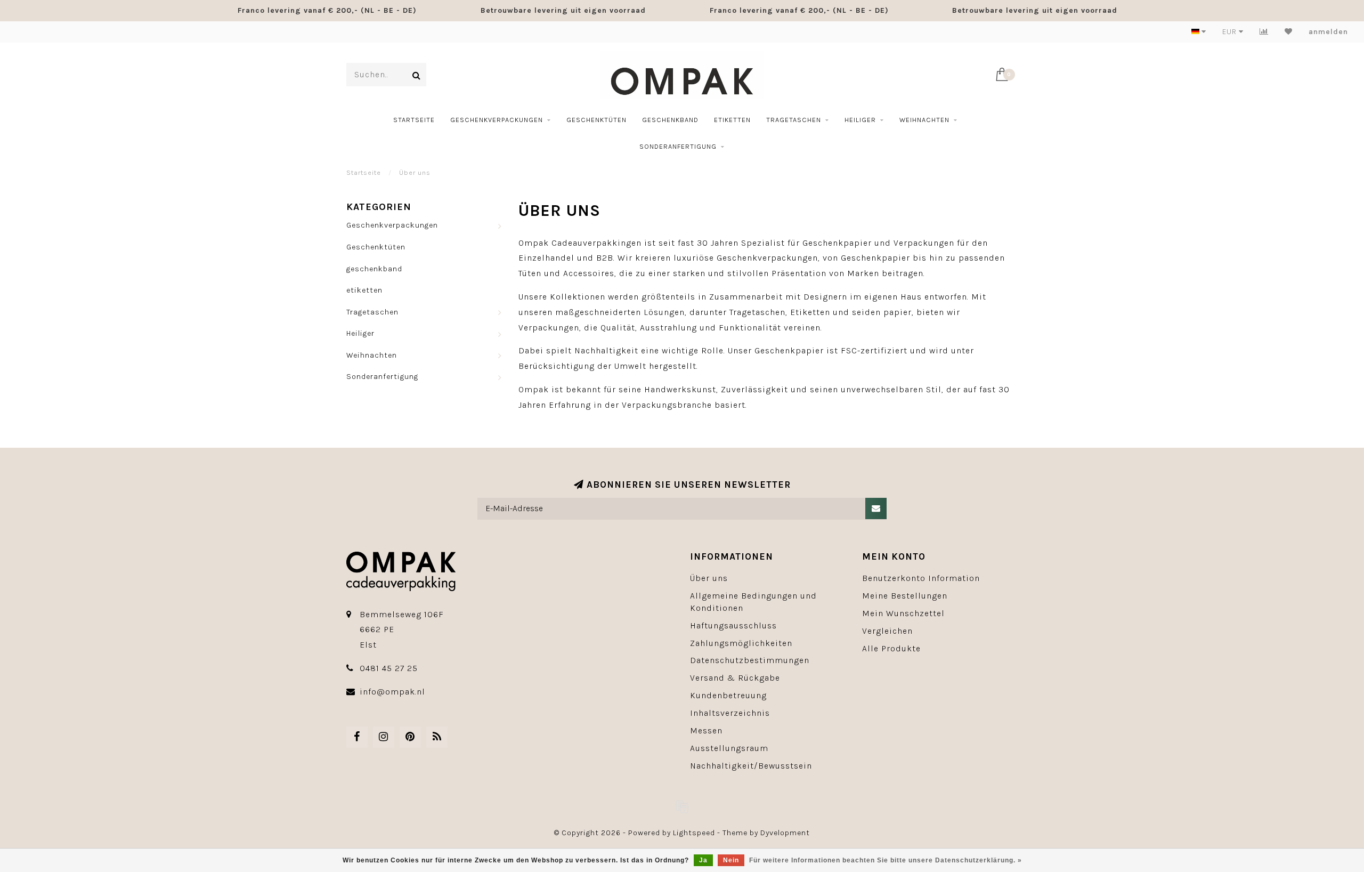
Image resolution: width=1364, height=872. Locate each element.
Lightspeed (694, 832)
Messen (706, 730)
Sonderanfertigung (678, 146)
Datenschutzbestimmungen (749, 660)
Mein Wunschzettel (903, 613)
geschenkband (670, 120)
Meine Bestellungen (904, 596)
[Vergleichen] (1264, 31)
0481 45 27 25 (389, 668)
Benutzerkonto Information (921, 578)
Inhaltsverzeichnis (730, 713)
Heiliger (860, 120)
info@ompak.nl (392, 692)
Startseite (414, 120)
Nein (731, 860)
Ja (703, 860)
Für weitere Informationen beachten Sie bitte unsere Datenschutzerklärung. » (885, 860)
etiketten (732, 120)
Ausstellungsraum (729, 748)
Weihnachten (924, 120)
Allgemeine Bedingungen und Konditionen (753, 602)
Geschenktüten (596, 120)
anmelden (1328, 31)
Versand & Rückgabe (735, 678)
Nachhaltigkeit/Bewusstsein (751, 766)
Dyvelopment (785, 832)
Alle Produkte (891, 648)
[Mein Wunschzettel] (1289, 31)
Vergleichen (887, 631)
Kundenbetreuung (728, 695)
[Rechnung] (682, 806)
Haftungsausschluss (733, 625)
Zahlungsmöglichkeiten (741, 643)
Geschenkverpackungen (496, 120)
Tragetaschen (793, 120)
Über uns (709, 578)
